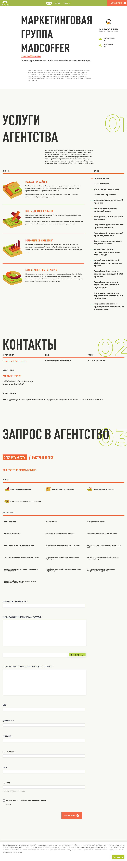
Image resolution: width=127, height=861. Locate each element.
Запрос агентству (116, 3)
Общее (49, 3)
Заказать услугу (14, 457)
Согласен (118, 857)
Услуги (57, 3)
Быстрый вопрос (43, 457)
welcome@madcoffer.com (58, 360)
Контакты (67, 3)
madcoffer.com (31, 56)
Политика (7, 804)
